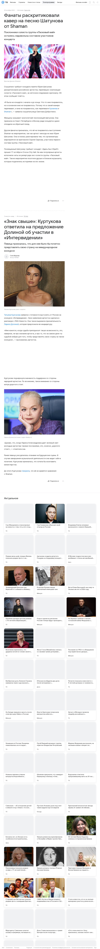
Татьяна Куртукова (12, 315)
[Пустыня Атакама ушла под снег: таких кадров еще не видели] (50, 799)
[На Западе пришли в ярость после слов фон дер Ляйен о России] (18, 705)
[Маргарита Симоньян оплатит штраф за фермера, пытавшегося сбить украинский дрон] (18, 923)
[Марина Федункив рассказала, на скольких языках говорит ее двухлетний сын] (81, 736)
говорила (26, 471)
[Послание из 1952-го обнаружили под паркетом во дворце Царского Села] (81, 643)
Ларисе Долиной (11, 324)
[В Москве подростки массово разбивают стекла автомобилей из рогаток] (81, 549)
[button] (34, 61)
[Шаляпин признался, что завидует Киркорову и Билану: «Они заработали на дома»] (50, 768)
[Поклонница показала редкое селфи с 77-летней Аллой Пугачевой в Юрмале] (18, 861)
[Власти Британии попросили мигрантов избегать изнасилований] (50, 705)
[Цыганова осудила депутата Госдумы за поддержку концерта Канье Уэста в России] (50, 549)
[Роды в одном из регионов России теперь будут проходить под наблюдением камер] (50, 612)
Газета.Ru (27, 10)
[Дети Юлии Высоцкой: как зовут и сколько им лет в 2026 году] (81, 580)
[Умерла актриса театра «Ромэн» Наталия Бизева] (50, 861)
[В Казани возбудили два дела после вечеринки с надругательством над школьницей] (50, 674)
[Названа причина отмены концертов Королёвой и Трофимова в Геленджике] (18, 768)
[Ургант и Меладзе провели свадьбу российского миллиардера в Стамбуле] (81, 705)
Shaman (7, 112)
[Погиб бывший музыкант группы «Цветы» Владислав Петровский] (50, 736)
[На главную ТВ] (6, 2)
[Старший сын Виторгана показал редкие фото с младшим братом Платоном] (18, 892)
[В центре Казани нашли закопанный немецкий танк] (50, 580)
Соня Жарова (14, 255)
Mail (3, 947)
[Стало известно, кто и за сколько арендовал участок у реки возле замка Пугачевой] (81, 892)
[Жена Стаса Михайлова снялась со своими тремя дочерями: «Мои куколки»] (50, 643)
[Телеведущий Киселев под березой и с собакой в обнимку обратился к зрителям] (18, 580)
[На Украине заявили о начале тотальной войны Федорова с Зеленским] (81, 612)
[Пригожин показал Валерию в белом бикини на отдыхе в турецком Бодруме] (81, 861)
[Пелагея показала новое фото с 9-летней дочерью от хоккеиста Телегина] (81, 674)
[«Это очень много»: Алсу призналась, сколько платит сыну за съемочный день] (81, 923)
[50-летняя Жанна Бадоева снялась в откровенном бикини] (81, 830)
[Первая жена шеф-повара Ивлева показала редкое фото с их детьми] (18, 549)
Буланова (53, 109)
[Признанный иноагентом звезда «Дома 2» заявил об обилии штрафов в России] (81, 799)
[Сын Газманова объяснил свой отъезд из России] (50, 518)
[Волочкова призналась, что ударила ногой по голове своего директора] (18, 643)
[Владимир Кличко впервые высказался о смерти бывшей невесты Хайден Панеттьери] (81, 518)
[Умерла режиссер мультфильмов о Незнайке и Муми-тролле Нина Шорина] (50, 830)
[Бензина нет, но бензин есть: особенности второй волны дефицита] (18, 830)
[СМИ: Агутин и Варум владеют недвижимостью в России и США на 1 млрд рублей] (50, 892)
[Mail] (3, 2)
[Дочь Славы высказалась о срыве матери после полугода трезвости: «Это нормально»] (50, 923)
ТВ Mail (26, 216)
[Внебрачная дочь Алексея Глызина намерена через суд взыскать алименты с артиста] (18, 674)
